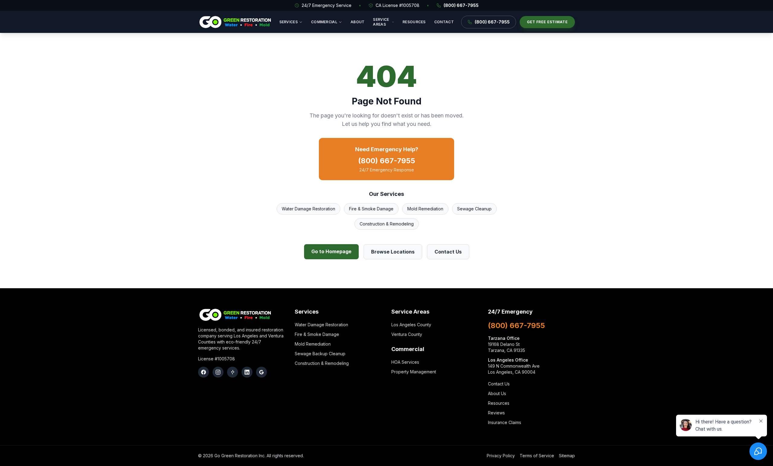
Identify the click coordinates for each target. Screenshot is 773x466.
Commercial (324, 22)
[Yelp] (232, 372)
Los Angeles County (411, 324)
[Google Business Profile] (261, 372)
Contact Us (448, 252)
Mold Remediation (425, 208)
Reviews (496, 412)
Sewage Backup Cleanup (320, 353)
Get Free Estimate (547, 22)
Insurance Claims (504, 422)
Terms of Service (537, 455)
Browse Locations (393, 252)
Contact (444, 22)
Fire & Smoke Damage (371, 208)
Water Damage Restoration (308, 208)
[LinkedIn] (247, 372)
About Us (497, 393)
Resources (414, 22)
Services (288, 22)
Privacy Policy (501, 455)
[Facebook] (203, 372)
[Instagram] (218, 372)
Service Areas (381, 22)
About (358, 22)
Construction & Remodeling (387, 223)
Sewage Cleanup (474, 208)
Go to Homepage (331, 251)
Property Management (413, 371)
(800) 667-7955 (461, 5)
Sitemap (567, 455)
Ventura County (406, 334)
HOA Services (405, 362)
